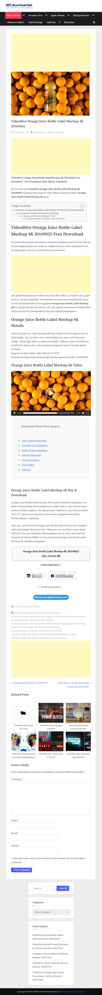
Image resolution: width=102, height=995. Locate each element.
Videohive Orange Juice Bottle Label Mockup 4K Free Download (39, 638)
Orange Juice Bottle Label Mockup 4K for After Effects (34, 623)
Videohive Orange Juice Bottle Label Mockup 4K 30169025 (36, 630)
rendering (80, 623)
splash (14, 627)
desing (30, 613)
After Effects (13, 15)
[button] (51, 393)
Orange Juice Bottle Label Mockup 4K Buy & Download (46, 219)
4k (19, 613)
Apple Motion (57, 15)
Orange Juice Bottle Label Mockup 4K (27, 616)
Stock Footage (35, 22)
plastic (72, 623)
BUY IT (37, 576)
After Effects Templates (34, 440)
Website (15, 845)
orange (56, 613)
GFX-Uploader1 (40, 132)
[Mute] (83, 413)
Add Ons (51, 22)
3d (16, 613)
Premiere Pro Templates (35, 445)
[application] (51, 393)
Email (15, 833)
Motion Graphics (15, 22)
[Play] (14, 413)
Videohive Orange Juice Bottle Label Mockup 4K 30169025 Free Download (43, 634)
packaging (63, 623)
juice (36, 613)
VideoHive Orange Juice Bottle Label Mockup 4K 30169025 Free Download (49, 210)
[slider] (49, 413)
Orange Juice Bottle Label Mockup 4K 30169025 (65, 616)
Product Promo (21, 606)
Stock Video (28, 464)
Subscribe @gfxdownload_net (52, 597)
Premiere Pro (35, 15)
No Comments (58, 132)
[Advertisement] (51, 52)
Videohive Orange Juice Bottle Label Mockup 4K (39, 627)
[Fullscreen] (87, 413)
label (41, 613)
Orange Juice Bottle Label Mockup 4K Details (38, 213)
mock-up (48, 613)
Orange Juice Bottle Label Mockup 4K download (32, 620)
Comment (17, 779)
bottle (23, 613)
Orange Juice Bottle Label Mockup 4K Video (39, 216)
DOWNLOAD (64, 576)
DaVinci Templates (31, 455)
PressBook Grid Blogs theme (72, 991)
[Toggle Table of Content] (81, 206)
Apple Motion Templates (34, 450)
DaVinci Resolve (81, 15)
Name (15, 820)
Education (69, 22)
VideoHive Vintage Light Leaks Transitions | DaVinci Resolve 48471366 (48, 976)
